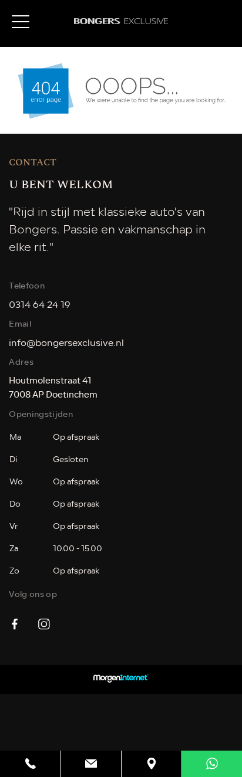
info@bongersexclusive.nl (66, 343)
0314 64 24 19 (39, 305)
